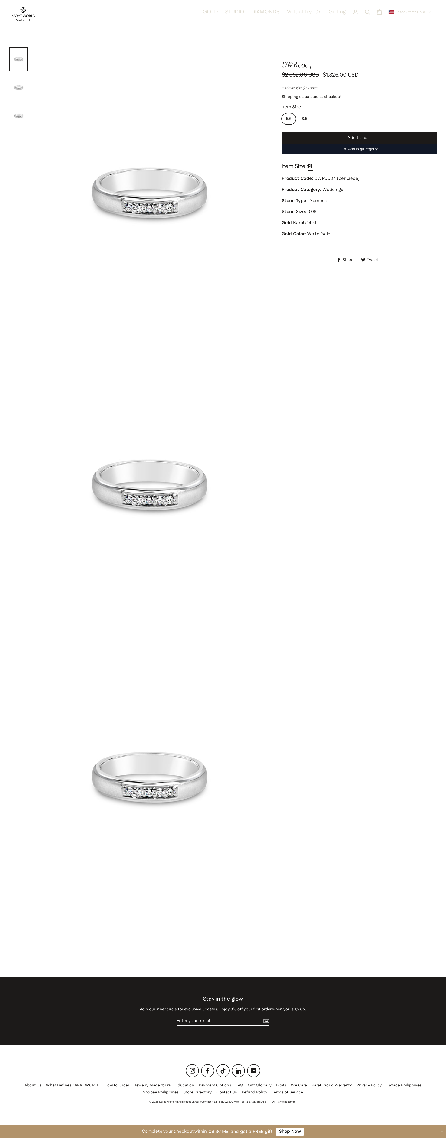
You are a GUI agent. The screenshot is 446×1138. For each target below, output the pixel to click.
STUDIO (234, 12)
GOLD (210, 12)
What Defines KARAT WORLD (73, 1085)
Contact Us (226, 1092)
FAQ (239, 1085)
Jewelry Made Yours (152, 1085)
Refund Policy (254, 1092)
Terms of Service (287, 1092)
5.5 (289, 119)
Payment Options (215, 1085)
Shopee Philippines (161, 1092)
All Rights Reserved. (284, 1102)
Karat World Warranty (332, 1085)
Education (184, 1085)
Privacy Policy (369, 1085)
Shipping (290, 97)
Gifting (337, 12)
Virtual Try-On (304, 12)
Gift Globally (260, 1085)
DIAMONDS (265, 12)
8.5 (304, 119)
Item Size (291, 107)
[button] (410, 12)
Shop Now (290, 1131)
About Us (33, 1085)
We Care (299, 1085)
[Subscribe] (266, 1021)
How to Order (117, 1085)
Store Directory (197, 1092)
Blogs (281, 1085)
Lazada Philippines (404, 1085)
